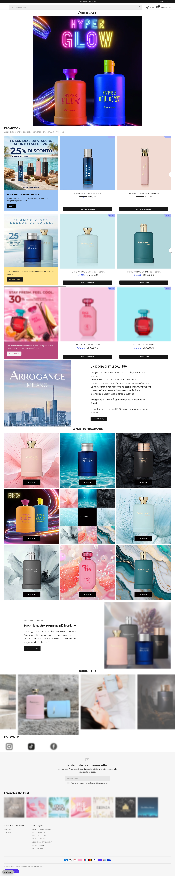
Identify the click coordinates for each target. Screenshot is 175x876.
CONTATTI (7, 832)
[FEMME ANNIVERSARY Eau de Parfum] (87, 241)
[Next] (171, 174)
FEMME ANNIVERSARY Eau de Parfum (87, 272)
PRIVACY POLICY (38, 832)
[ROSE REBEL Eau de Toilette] (87, 314)
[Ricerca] (139, 7)
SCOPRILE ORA (14, 353)
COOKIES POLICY (38, 839)
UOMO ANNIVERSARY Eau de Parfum (144, 272)
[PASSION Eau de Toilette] (144, 314)
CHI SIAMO (8, 829)
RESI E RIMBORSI (38, 845)
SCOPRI (11, 206)
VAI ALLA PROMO (15, 279)
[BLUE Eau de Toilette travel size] (87, 163)
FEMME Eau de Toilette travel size (143, 193)
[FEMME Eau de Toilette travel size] (144, 163)
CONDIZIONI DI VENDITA (41, 829)
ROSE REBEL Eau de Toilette (87, 345)
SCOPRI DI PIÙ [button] (99, 419)
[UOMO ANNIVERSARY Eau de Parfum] (144, 241)
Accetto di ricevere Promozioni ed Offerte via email (89, 783)
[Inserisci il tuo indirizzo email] (108, 778)
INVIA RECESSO (38, 848)
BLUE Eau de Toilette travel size (87, 193)
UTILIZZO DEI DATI (39, 836)
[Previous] (4, 174)
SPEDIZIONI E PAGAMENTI (42, 842)
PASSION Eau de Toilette (144, 345)
